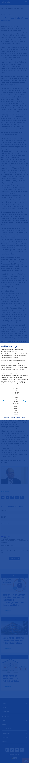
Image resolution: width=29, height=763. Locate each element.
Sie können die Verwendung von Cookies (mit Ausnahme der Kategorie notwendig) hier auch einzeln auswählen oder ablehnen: (16, 400)
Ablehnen (5, 401)
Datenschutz (6, 417)
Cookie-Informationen (20, 417)
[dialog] (14, 381)
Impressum (12, 417)
